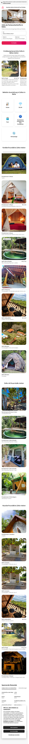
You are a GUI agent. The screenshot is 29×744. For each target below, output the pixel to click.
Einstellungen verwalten (14, 735)
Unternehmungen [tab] (23, 688)
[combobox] (14, 34)
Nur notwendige (14, 731)
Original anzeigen (7, 3)
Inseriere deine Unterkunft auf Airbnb (15, 7)
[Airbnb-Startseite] (3, 7)
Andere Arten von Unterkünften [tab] (9, 688)
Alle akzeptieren (14, 727)
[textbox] (8, 38)
